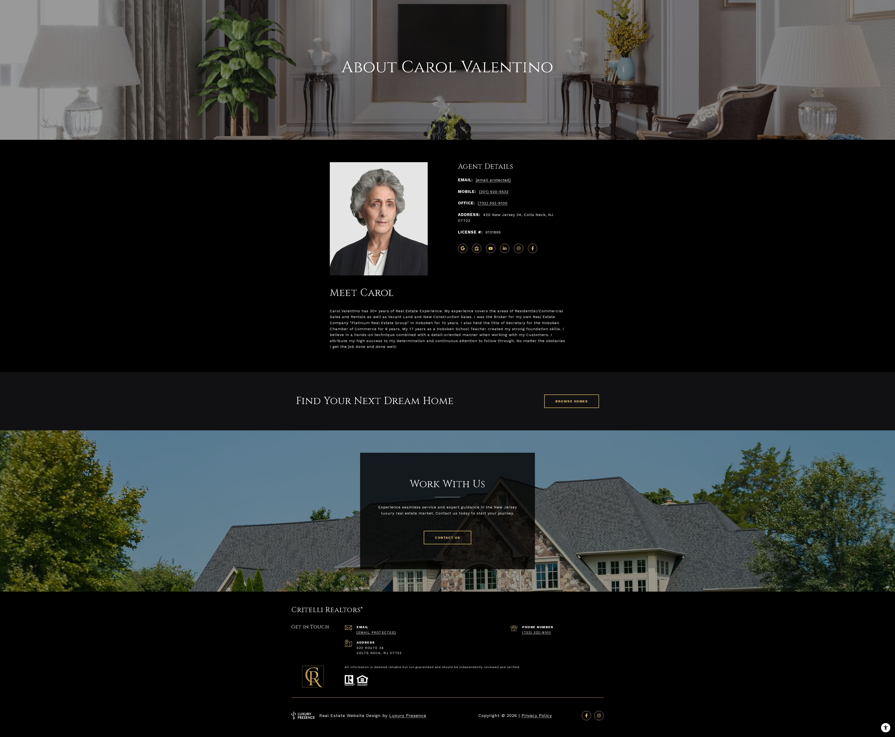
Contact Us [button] (447, 537)
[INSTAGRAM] (518, 248)
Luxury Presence (407, 715)
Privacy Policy (537, 715)
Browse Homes (571, 401)
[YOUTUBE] (490, 248)
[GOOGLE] (462, 248)
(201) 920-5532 (494, 191)
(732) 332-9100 (493, 203)
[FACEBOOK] (532, 248)
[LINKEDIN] (504, 248)
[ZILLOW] (476, 248)
